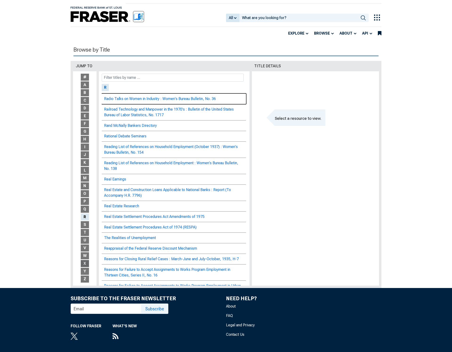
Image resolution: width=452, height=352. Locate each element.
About (345, 33)
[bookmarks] (379, 33)
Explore (296, 33)
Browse (322, 33)
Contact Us (235, 334)
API (365, 33)
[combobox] (298, 18)
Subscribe (154, 308)
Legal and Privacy (240, 325)
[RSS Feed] (125, 337)
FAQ (229, 315)
